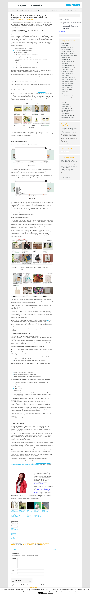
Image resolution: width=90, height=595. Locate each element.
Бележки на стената (66, 47)
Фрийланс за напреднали (67, 115)
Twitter (73, 5)
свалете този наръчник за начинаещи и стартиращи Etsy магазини (42, 491)
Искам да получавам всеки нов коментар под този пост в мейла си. (29, 584)
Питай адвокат (65, 75)
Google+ (75, 5)
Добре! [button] (40, 593)
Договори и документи (66, 51)
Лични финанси (64, 57)
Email (12, 573)
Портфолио (64, 93)
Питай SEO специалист (67, 73)
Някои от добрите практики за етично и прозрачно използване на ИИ (37, 514)
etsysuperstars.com (38, 483)
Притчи (63, 99)
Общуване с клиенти (66, 65)
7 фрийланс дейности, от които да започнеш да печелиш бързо (69, 161)
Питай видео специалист (67, 77)
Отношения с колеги (66, 71)
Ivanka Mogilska (29, 19)
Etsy (23, 544)
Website (13, 575)
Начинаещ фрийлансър (28, 543)
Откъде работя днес (66, 69)
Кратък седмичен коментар (68, 55)
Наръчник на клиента (66, 59)
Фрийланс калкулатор (66, 10)
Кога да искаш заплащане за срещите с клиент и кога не (22, 513)
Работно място (65, 106)
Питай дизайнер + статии (67, 79)
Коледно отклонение (45, 511)
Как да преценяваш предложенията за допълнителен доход (30, 513)
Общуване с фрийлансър (67, 67)
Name (12, 570)
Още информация (48, 593)
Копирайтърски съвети (67, 53)
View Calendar (62, 31)
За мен (75, 10)
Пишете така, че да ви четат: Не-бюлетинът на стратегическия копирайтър (71, 26)
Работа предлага (65, 104)
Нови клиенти (64, 63)
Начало (13, 10)
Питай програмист (66, 85)
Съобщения (64, 113)
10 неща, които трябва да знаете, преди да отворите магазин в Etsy (14, 513)
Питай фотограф (65, 89)
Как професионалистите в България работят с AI (46, 10)
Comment (13, 558)
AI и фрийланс (64, 43)
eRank (48, 320)
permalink (42, 544)
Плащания (63, 91)
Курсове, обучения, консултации (24, 10)
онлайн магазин (29, 544)
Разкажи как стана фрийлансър (69, 128)
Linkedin (78, 5)
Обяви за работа (66, 132)
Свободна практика (26, 5)
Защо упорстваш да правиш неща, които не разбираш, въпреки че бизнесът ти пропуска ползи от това (14, 533)
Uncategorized (64, 45)
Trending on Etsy (42, 92)
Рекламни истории (65, 108)
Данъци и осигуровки (66, 49)
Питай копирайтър (66, 81)
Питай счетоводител (66, 87)
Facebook (70, 5)
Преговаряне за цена (66, 97)
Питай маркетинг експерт (67, 83)
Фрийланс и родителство (67, 117)
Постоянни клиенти (66, 95)
